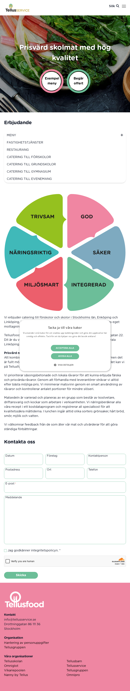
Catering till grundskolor (31, 164)
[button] (65, 365)
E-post (10, 483)
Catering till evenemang (29, 179)
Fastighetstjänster (25, 142)
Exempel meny (52, 81)
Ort (49, 469)
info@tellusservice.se (20, 619)
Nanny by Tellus (16, 675)
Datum (9, 455)
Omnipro (73, 675)
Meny (11, 135)
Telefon (93, 469)
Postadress (12, 469)
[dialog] (65, 345)
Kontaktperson (98, 455)
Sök (112, 6)
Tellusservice (76, 665)
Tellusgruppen (15, 647)
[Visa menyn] (124, 6)
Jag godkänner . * (34, 550)
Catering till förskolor (29, 157)
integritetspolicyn (44, 550)
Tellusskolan (13, 661)
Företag (52, 455)
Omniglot (11, 665)
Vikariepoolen (14, 670)
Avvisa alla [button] (65, 356)
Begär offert (78, 81)
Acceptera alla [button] (65, 348)
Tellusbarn (74, 661)
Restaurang (18, 149)
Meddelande (13, 497)
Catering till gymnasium (29, 171)
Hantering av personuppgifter (26, 642)
